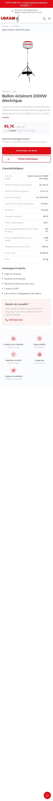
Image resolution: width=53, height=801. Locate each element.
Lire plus (5, 117)
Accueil (5, 26)
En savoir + (25, 5)
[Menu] (49, 18)
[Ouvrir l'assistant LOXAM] (47, 795)
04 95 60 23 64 (16, 319)
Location (15, 26)
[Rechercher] (44, 18)
